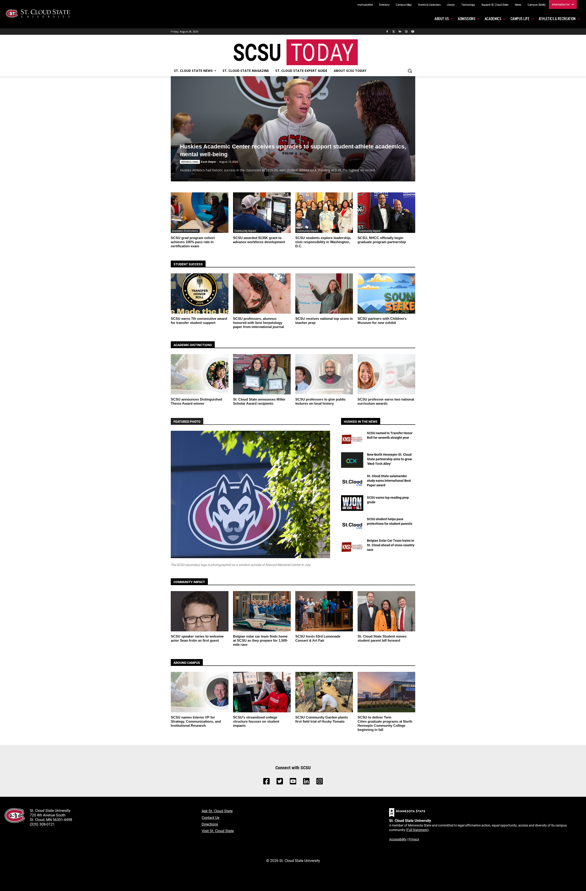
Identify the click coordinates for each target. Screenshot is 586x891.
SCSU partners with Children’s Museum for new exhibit (382, 321)
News (518, 4)
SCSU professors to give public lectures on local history (320, 401)
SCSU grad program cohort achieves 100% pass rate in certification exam (193, 242)
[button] (409, 70)
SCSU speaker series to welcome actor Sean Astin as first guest (197, 638)
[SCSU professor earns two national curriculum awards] (386, 374)
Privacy (414, 839)
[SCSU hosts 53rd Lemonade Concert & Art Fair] (324, 611)
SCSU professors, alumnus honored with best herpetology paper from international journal (258, 323)
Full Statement (417, 830)
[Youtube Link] (293, 782)
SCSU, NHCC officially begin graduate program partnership (382, 240)
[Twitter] (393, 31)
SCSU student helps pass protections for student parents (389, 521)
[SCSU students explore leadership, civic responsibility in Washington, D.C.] (324, 212)
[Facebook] (387, 31)
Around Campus (187, 662)
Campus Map (404, 4)
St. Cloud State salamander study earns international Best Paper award (389, 480)
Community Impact (245, 230)
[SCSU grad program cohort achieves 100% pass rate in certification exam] (199, 212)
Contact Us (210, 817)
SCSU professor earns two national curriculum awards (386, 401)
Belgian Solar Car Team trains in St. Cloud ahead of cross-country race (390, 545)
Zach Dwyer (208, 161)
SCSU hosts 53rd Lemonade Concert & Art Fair (317, 638)
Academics (493, 18)
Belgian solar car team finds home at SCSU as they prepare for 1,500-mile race (260, 640)
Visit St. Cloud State (218, 830)
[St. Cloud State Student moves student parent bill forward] (386, 611)
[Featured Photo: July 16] (250, 494)
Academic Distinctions (185, 230)
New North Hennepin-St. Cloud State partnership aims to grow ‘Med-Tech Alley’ (389, 459)
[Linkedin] (400, 31)
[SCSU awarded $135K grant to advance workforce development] (262, 212)
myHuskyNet (365, 4)
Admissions (466, 18)
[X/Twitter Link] (279, 782)
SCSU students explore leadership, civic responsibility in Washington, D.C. (323, 242)
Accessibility (398, 839)
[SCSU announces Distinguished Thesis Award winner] (199, 374)
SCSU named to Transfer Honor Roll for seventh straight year (389, 435)
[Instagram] (406, 31)
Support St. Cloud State (494, 4)
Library (451, 4)
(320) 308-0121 (42, 824)
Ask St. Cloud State (217, 810)
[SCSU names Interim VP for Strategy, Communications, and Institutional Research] (199, 692)
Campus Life (519, 18)
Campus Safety (536, 4)
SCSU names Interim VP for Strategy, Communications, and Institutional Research (196, 721)
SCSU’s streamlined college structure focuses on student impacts (256, 721)
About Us (441, 18)
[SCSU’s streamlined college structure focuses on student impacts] (262, 692)
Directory (384, 4)
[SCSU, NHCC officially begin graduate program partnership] (386, 212)
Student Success (188, 264)
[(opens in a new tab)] (352, 438)
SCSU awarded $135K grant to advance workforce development (259, 240)
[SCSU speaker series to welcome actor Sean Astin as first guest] (199, 611)
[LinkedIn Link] (306, 782)
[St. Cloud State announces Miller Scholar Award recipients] (262, 374)
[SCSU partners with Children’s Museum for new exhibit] (386, 293)
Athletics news (189, 161)
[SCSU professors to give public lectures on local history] (324, 374)
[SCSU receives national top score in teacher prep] (324, 293)
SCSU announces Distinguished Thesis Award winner (196, 401)
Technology (468, 4)
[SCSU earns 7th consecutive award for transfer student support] (199, 293)
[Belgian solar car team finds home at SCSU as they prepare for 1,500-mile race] (262, 611)
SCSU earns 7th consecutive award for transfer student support (199, 321)
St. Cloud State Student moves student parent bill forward (382, 638)
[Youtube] (412, 31)
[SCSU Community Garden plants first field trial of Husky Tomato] (324, 692)
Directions (210, 824)
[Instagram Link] (319, 782)
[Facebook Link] (266, 782)
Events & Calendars (429, 4)
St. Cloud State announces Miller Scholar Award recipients (259, 401)
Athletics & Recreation (557, 18)
